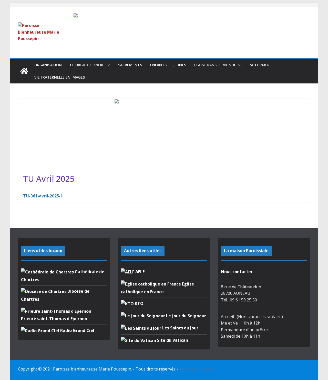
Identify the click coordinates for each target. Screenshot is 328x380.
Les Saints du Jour (179, 328)
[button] (107, 65)
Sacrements (130, 64)
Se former (260, 64)
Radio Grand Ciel (76, 330)
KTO (139, 303)
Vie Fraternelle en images (59, 77)
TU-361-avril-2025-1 (43, 196)
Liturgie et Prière (87, 64)
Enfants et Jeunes (168, 64)
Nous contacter (237, 271)
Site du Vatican (172, 340)
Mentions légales (197, 369)
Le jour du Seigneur (185, 316)
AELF (139, 271)
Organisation (48, 64)
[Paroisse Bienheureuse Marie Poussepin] (24, 71)
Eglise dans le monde (215, 64)
